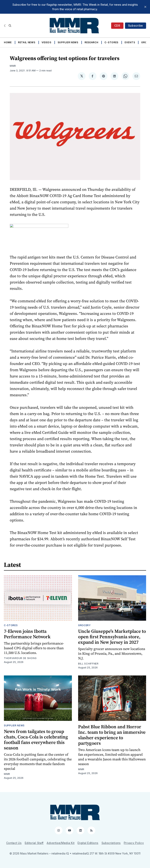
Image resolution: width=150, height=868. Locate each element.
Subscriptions (111, 843)
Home (8, 42)
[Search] (10, 25)
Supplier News (68, 42)
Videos (46, 42)
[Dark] (5, 26)
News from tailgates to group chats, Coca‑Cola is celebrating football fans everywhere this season (36, 739)
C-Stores (111, 42)
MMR (13, 65)
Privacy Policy (134, 843)
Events (130, 42)
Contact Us (14, 843)
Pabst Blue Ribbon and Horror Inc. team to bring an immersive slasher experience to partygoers (112, 734)
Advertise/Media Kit (60, 843)
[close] (145, 7)
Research (91, 42)
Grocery (84, 625)
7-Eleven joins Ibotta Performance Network (27, 634)
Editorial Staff (34, 843)
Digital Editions (88, 843)
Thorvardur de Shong (20, 658)
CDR (117, 25)
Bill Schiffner (88, 663)
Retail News (26, 42)
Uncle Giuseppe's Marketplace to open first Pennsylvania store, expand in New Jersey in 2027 (112, 636)
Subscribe (135, 25)
